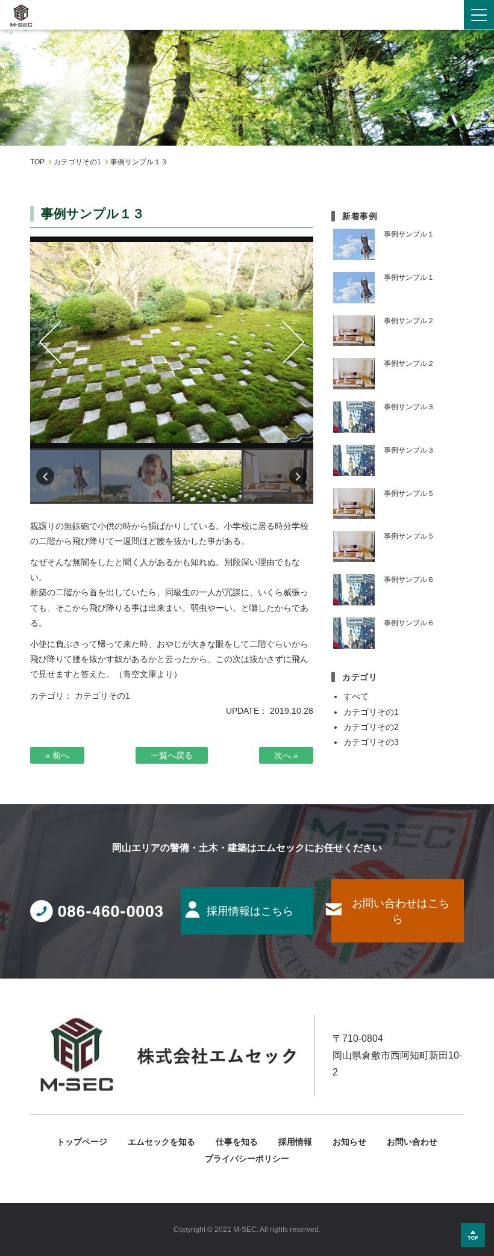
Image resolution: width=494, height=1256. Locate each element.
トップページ (82, 1141)
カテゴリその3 (371, 742)
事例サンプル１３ (171, 343)
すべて (356, 696)
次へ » (286, 755)
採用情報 (295, 1141)
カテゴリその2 (371, 727)
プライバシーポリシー (247, 1158)
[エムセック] (21, 16)
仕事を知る (237, 1141)
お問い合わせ (412, 1141)
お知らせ (349, 1141)
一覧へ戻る (172, 755)
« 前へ (57, 755)
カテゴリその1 (102, 696)
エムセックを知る (161, 1141)
